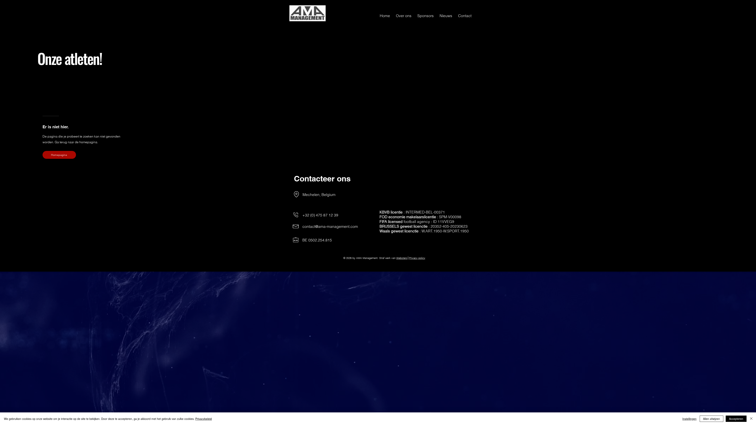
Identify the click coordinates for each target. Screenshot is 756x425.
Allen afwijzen (711, 419)
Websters (401, 258)
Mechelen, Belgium (319, 194)
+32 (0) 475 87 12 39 (320, 215)
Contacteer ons (322, 178)
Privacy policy (417, 258)
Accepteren (736, 419)
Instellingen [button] (689, 419)
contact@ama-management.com (330, 226)
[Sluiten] (751, 419)
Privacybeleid (203, 419)
